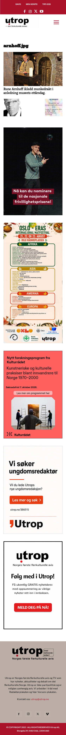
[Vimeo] (47, 714)
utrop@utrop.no (40, 699)
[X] (37, 714)
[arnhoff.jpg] (33, 85)
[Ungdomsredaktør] (33, 532)
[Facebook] (18, 714)
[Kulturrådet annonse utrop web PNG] (33, 437)
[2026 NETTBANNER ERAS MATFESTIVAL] (33, 342)
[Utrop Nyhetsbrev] (33, 628)
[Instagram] (28, 714)
